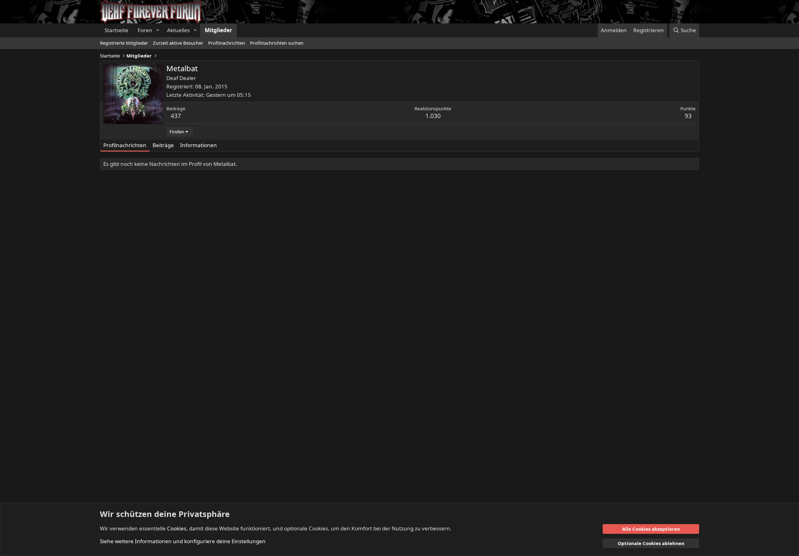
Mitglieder (218, 30)
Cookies (176, 528)
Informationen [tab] (198, 145)
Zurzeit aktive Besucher (178, 43)
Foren (145, 30)
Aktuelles (178, 30)
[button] (157, 30)
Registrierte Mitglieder (124, 43)
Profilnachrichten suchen (276, 43)
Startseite (116, 30)
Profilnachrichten (226, 43)
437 (176, 116)
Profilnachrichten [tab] (124, 145)
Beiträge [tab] (163, 145)
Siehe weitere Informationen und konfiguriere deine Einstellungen (183, 541)
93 (688, 116)
